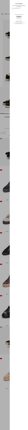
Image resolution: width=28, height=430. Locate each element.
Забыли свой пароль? (19, 18)
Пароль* (13, 12)
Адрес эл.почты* (14, 9)
